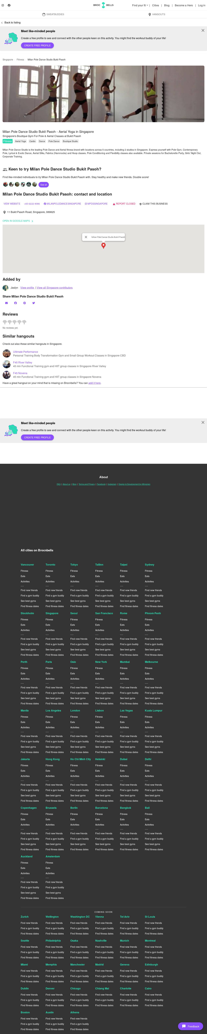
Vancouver (27, 564)
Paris (49, 662)
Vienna (99, 916)
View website (12, 203)
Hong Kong (53, 759)
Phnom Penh (153, 613)
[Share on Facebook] (16, 302)
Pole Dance (54, 141)
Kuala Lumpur (153, 710)
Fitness (7, 141)
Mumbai (125, 662)
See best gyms (28, 600)
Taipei (123, 564)
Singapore (52, 613)
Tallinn (99, 564)
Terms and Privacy (87, 484)
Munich (124, 940)
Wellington (52, 916)
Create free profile (37, 45)
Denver (50, 988)
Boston (25, 1012)
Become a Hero (184, 5)
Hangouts (156, 14)
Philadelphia (53, 940)
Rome (123, 613)
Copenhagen (29, 808)
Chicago (75, 988)
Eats (23, 576)
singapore (8, 59)
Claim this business (153, 203)
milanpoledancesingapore (64, 203)
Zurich (25, 916)
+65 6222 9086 (32, 203)
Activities (25, 581)
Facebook (101, 484)
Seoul (73, 613)
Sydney (149, 564)
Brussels (51, 808)
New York (101, 662)
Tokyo (74, 564)
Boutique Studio (70, 141)
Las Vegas (126, 710)
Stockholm (27, 613)
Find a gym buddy (30, 595)
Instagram (112, 484)
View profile (27, 287)
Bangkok (125, 808)
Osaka (74, 940)
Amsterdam (53, 856)
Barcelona (101, 808)
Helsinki (100, 759)
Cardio (32, 141)
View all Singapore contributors (55, 287)
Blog (167, 5)
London (75, 710)
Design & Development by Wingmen (134, 484)
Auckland (27, 856)
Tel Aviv (125, 916)
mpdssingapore (97, 203)
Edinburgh (151, 964)
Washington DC (80, 916)
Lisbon (99, 710)
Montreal (150, 940)
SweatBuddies (53, 14)
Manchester (77, 964)
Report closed (124, 203)
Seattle (25, 940)
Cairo (148, 988)
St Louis (150, 916)
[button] (103, 94)
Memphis (51, 964)
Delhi (148, 759)
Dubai (123, 759)
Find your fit (140, 5)
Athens (74, 1012)
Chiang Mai (102, 988)
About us (66, 484)
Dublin (25, 988)
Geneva (124, 964)
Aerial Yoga (20, 141)
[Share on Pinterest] (25, 302)
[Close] (86, 237)
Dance (42, 141)
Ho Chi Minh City (80, 759)
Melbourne (151, 662)
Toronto (50, 564)
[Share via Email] (7, 302)
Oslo (73, 662)
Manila (25, 710)
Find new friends (29, 590)
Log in (201, 5)
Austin (50, 1012)
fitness (20, 59)
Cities (156, 5)
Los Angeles (53, 710)
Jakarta (25, 759)
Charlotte (125, 988)
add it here (94, 383)
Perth (24, 662)
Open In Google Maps (18, 221)
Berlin (74, 808)
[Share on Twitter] (34, 302)
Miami (24, 964)
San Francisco (104, 613)
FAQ (58, 484)
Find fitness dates (30, 606)
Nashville (101, 940)
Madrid (99, 964)
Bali (147, 808)
